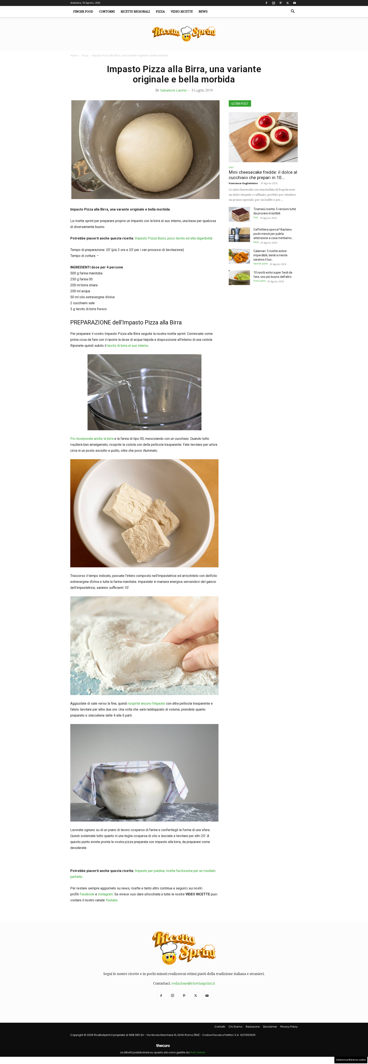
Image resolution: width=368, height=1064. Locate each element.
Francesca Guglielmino (243, 183)
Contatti (219, 1026)
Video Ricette (182, 11)
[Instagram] (273, 3)
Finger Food (83, 11)
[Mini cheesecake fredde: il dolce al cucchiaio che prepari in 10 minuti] (263, 137)
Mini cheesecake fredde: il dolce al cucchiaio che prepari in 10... (263, 175)
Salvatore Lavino (173, 90)
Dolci (231, 167)
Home (74, 55)
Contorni (107, 11)
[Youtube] (294, 3)
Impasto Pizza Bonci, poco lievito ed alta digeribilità (173, 238)
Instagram (105, 894)
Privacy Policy (289, 1026)
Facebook (87, 894)
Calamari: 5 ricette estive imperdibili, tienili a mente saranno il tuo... (270, 255)
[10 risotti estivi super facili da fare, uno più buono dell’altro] (239, 277)
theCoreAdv (198, 1052)
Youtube (112, 900)
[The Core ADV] (162, 1047)
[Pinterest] (280, 3)
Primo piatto (259, 281)
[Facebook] (266, 3)
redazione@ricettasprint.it (193, 983)
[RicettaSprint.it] (184, 34)
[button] (293, 11)
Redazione (253, 1026)
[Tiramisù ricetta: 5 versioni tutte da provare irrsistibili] (239, 214)
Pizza (160, 11)
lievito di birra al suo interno (127, 346)
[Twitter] (287, 3)
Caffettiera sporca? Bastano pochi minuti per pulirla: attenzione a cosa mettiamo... (273, 234)
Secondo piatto (260, 263)
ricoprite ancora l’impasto (146, 703)
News (203, 11)
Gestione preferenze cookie (351, 1059)
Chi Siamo (235, 1026)
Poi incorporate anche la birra (92, 439)
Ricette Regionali (135, 11)
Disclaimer (270, 1026)
